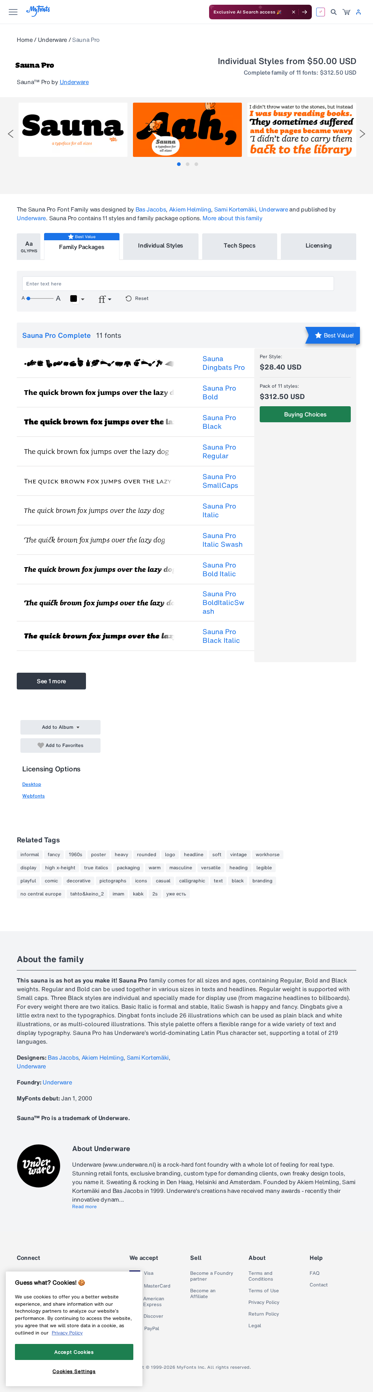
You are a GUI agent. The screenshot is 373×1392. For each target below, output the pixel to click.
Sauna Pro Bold (219, 392)
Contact (319, 1285)
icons (141, 881)
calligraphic (192, 881)
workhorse (268, 855)
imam (118, 894)
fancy (54, 855)
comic (51, 881)
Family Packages (81, 246)
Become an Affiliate (203, 1294)
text (218, 881)
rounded (146, 855)
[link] (346, 12)
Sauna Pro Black (219, 421)
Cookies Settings (74, 1371)
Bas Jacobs (151, 209)
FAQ (314, 1273)
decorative (79, 881)
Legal (254, 1326)
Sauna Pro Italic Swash (223, 539)
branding (262, 881)
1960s (75, 855)
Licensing (319, 245)
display (28, 868)
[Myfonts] (38, 15)
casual (163, 881)
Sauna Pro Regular (219, 451)
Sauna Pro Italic (219, 510)
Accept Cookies (74, 1352)
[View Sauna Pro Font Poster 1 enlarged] (73, 130)
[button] (77, 299)
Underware (52, 39)
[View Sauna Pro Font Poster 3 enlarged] (301, 130)
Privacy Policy (263, 1302)
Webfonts (33, 795)
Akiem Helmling (190, 209)
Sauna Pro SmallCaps (220, 480)
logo (170, 855)
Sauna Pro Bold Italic (219, 569)
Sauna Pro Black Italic (221, 635)
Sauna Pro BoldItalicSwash (223, 602)
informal (29, 855)
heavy (121, 855)
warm (155, 868)
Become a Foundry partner (211, 1276)
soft (216, 855)
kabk (138, 894)
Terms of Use (263, 1291)
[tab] (178, 164)
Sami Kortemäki (235, 209)
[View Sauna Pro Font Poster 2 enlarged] (187, 130)
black (238, 881)
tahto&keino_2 (87, 894)
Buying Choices (305, 414)
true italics (96, 868)
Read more (84, 1207)
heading (238, 868)
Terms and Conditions (260, 1276)
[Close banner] (293, 12)
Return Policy (263, 1314)
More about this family (232, 218)
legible (264, 868)
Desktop (31, 784)
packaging (128, 868)
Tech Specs (239, 245)
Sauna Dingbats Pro (224, 362)
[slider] (40, 298)
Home (25, 39)
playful (28, 881)
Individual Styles (160, 245)
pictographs (112, 881)
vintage (238, 855)
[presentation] (10, 134)
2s (155, 894)
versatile (211, 868)
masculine (180, 868)
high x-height (60, 868)
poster (98, 855)
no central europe (41, 894)
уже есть (176, 894)
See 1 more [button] (51, 681)
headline (194, 855)
